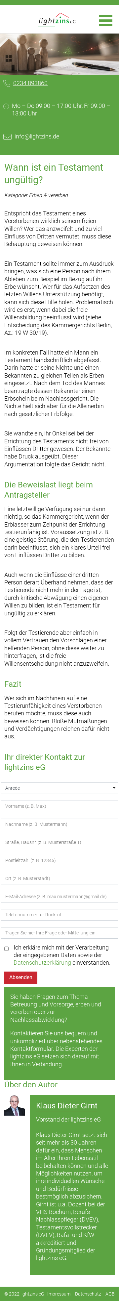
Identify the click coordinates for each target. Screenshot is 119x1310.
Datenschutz (88, 1294)
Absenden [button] (20, 977)
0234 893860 (30, 83)
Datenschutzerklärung (42, 962)
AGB (110, 1294)
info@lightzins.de (37, 136)
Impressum (58, 1294)
